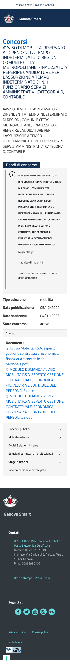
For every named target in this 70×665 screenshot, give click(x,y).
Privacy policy (17, 632)
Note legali (15, 642)
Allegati (11, 333)
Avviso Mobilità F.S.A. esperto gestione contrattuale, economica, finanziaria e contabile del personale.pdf (32, 356)
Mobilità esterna (18, 437)
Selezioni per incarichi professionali (30, 453)
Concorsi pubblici (19, 429)
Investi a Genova (44, 5)
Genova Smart (30, 19)
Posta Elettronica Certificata (32, 545)
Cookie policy (40, 632)
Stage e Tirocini (18, 461)
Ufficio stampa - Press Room (32, 578)
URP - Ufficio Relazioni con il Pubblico (37, 541)
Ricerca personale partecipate (27, 470)
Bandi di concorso (21, 165)
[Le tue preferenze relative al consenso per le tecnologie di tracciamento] (6, 658)
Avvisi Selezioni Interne (23, 445)
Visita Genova (24, 5)
